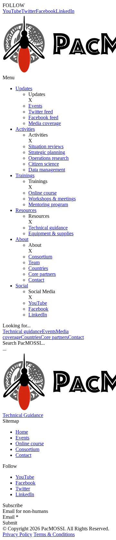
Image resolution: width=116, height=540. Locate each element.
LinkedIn (65, 11)
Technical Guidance (23, 415)
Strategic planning (46, 152)
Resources (25, 210)
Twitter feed (40, 111)
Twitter (28, 11)
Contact (36, 280)
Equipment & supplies (50, 233)
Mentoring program (48, 204)
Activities (25, 129)
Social (21, 285)
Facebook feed (43, 117)
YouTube (12, 11)
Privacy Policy (17, 534)
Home (21, 432)
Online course (42, 193)
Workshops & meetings (52, 198)
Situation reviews (45, 146)
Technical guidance (48, 227)
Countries (38, 268)
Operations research (48, 158)
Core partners (42, 274)
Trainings (24, 175)
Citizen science (43, 164)
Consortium (40, 256)
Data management (46, 169)
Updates (23, 88)
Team (34, 262)
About (21, 239)
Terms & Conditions (54, 534)
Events (35, 106)
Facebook (46, 11)
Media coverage (44, 123)
